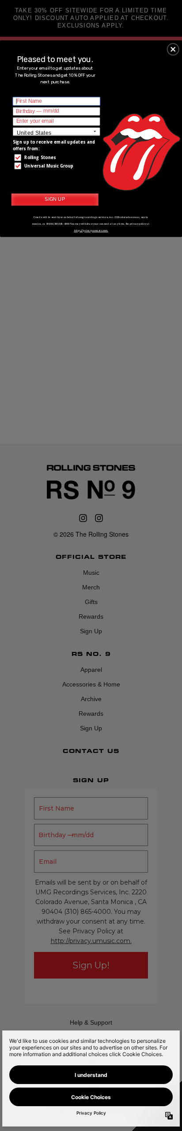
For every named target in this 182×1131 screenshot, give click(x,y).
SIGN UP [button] (55, 199)
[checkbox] (57, 157)
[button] (173, 49)
